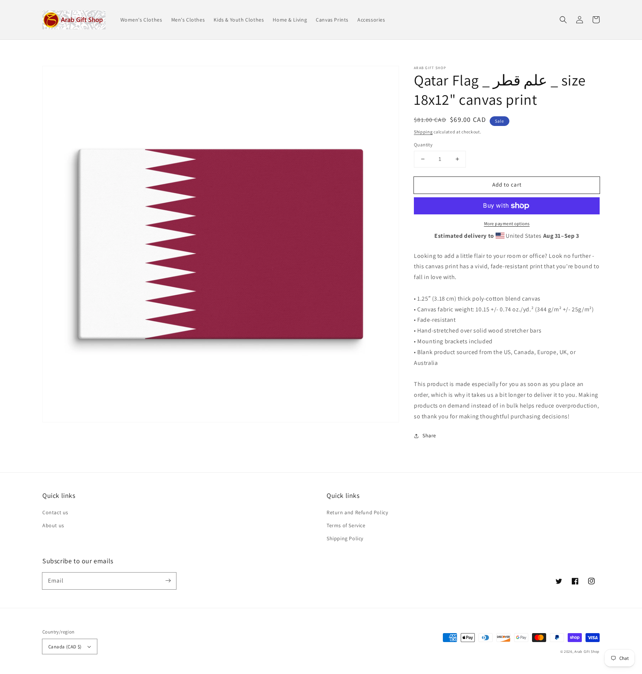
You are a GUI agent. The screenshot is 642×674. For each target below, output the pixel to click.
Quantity (423, 145)
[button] (563, 20)
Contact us (55, 512)
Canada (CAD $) (65, 647)
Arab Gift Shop (587, 651)
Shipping (423, 132)
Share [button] (429, 435)
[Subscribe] (168, 581)
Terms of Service (346, 525)
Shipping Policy (345, 538)
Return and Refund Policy (357, 512)
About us (53, 525)
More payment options (507, 223)
